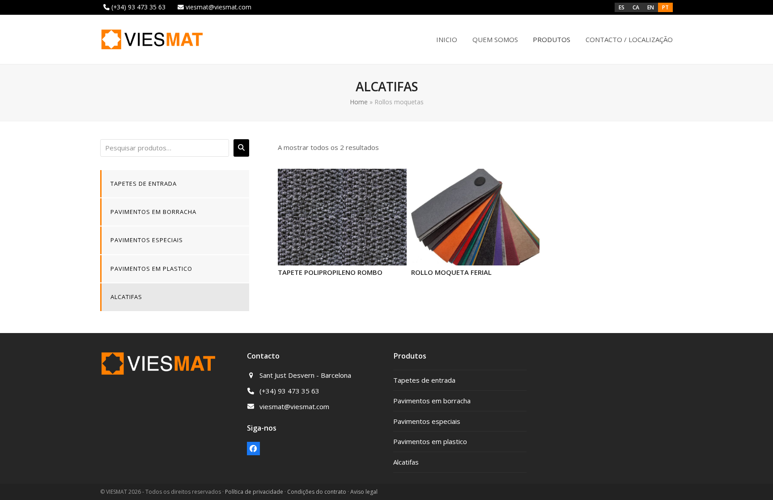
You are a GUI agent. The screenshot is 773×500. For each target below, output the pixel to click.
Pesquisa (241, 147)
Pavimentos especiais (146, 240)
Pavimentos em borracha (153, 212)
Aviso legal (364, 492)
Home (359, 102)
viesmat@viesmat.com (218, 7)
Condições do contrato (316, 492)
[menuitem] (622, 8)
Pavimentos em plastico (151, 269)
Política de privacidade (254, 492)
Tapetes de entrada (143, 183)
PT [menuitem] (665, 7)
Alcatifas (126, 297)
